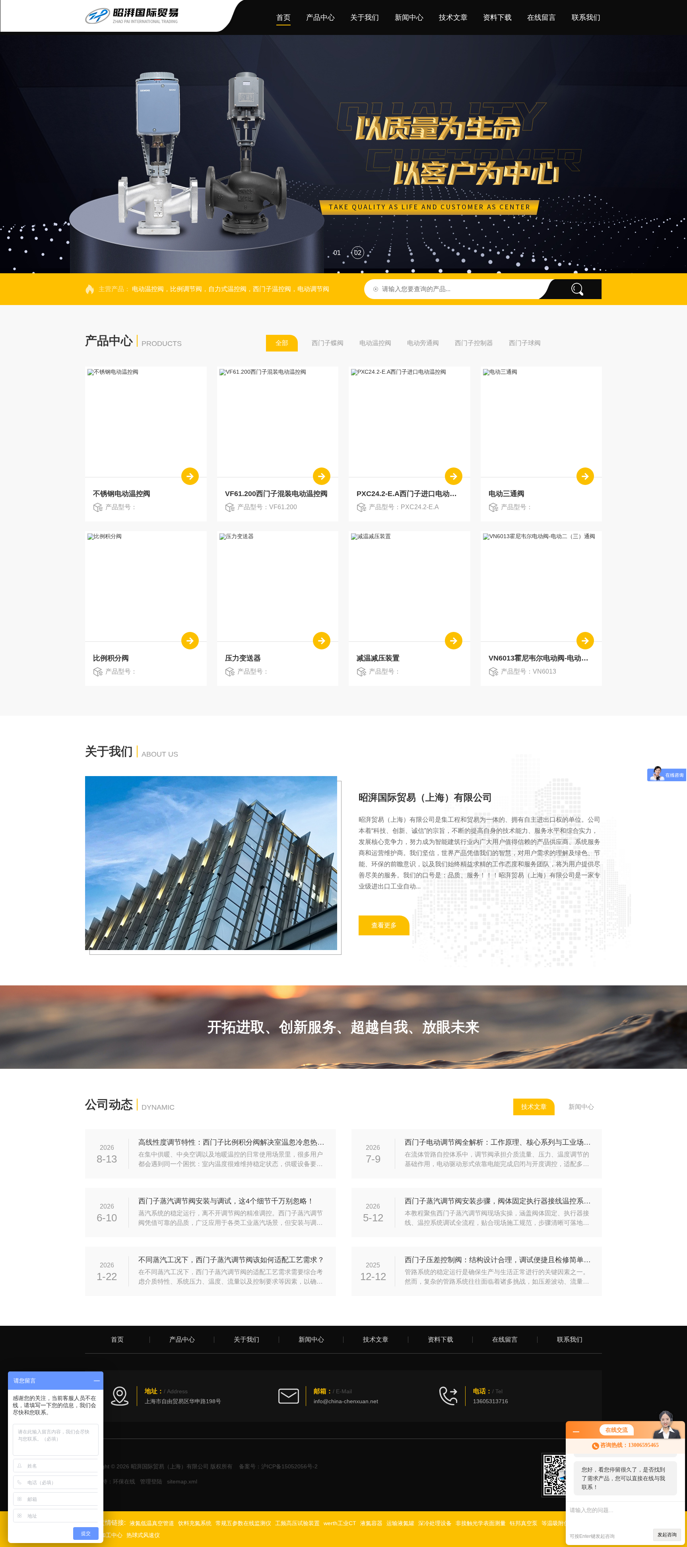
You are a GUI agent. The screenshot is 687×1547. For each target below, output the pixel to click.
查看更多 (384, 925)
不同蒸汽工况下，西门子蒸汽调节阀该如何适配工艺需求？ (231, 1259)
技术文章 (453, 17)
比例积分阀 (111, 658)
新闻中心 (409, 17)
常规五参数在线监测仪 (243, 1523)
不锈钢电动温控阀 (121, 493)
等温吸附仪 (555, 1523)
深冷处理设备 (435, 1523)
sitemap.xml (182, 1481)
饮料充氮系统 (195, 1523)
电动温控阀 (375, 343)
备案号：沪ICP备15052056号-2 (278, 1466)
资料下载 (497, 17)
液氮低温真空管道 (152, 1523)
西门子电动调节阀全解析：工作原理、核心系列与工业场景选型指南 (499, 1142)
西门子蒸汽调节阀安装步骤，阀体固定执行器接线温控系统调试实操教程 (499, 1201)
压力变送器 (243, 658)
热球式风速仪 (143, 1535)
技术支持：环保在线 (110, 1481)
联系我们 (586, 17)
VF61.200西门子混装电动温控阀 (276, 493)
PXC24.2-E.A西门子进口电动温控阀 (409, 493)
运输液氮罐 (400, 1523)
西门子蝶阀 (328, 343)
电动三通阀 (506, 493)
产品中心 (320, 17)
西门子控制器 (474, 343)
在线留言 (541, 17)
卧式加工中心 (105, 1535)
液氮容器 (371, 1523)
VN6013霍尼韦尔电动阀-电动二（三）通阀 (541, 658)
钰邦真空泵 (524, 1523)
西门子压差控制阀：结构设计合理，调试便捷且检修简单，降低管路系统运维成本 (499, 1259)
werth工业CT (340, 1523)
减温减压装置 (378, 658)
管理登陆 (151, 1481)
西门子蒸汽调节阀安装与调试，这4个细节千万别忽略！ (226, 1201)
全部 (282, 343)
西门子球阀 (525, 343)
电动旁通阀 (423, 343)
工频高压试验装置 (297, 1523)
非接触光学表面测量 (481, 1523)
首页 (283, 17)
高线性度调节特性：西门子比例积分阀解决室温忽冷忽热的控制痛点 (232, 1142)
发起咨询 (667, 1534)
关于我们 (364, 17)
